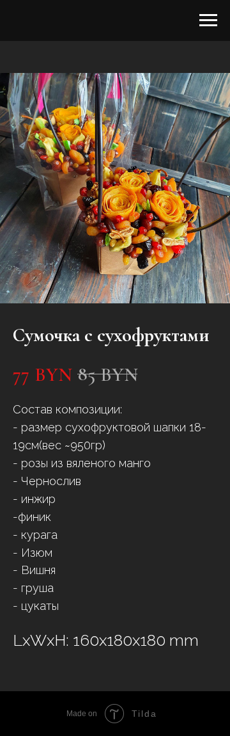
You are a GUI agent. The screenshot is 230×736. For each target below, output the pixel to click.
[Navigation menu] (208, 20)
